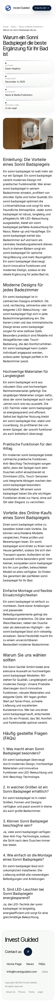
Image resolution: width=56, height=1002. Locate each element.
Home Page (14, 964)
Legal (40, 992)
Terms (31, 992)
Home (6, 27)
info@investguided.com (22, 971)
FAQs (42, 964)
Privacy (22, 992)
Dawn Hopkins (12, 68)
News (13, 27)
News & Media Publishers (31, 27)
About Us (10, 992)
